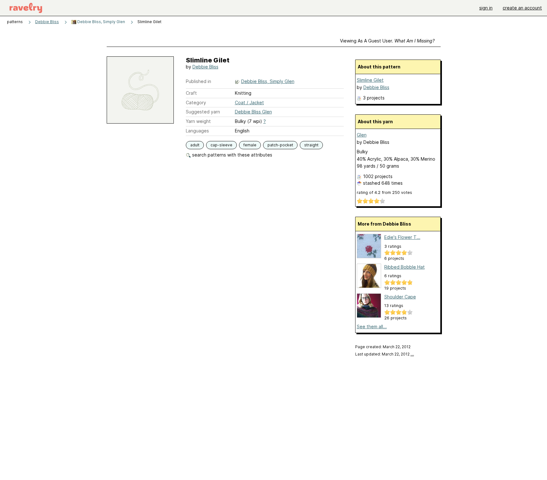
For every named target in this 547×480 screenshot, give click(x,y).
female (249, 145)
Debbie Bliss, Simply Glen (100, 21)
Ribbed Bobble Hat (404, 267)
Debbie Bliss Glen (253, 111)
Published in (198, 81)
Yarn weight (198, 121)
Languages (197, 130)
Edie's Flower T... (402, 237)
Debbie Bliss (47, 21)
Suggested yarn (203, 111)
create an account (522, 7)
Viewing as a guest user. (387, 40)
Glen (362, 135)
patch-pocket (280, 145)
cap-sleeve (221, 145)
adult (194, 145)
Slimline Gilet (370, 80)
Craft (191, 93)
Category (196, 102)
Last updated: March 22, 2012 (384, 354)
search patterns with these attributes (231, 154)
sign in (486, 7)
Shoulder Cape (400, 296)
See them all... (372, 326)
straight (311, 145)
